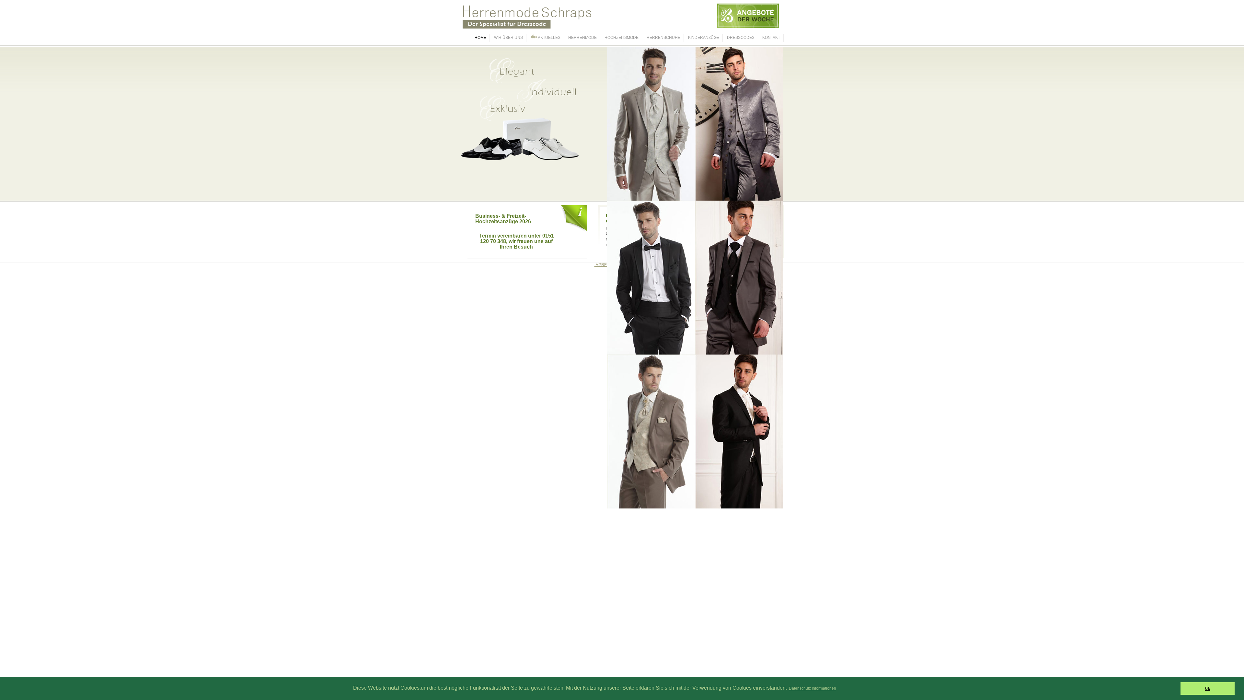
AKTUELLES (548, 37)
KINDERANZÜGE (703, 37)
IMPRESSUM (606, 264)
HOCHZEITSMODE (622, 37)
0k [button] (1207, 688)
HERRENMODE (582, 37)
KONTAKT (771, 37)
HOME (480, 37)
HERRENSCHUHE (663, 37)
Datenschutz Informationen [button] (812, 688)
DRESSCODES (740, 37)
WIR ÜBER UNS (508, 37)
